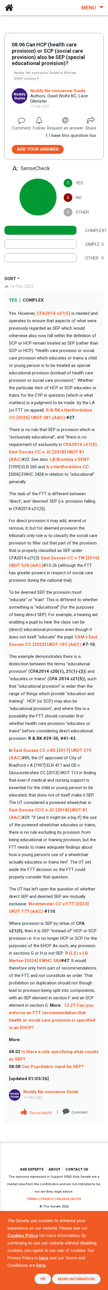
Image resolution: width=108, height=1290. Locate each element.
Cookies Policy (22, 1235)
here (43, 1257)
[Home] (9, 7)
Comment (79, 1112)
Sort (10, 278)
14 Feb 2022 (21, 286)
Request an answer (65, 128)
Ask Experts (31, 1169)
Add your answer (38, 149)
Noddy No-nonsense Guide (58, 90)
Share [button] (90, 128)
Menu (89, 8)
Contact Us (76, 1169)
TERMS (32, 1199)
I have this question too (70, 135)
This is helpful (40, 1113)
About (54, 1169)
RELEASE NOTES (68, 1199)
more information (76, 1279)
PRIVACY (47, 1199)
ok (42, 1279)
